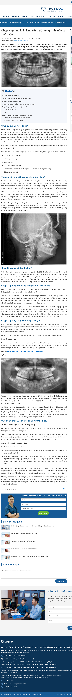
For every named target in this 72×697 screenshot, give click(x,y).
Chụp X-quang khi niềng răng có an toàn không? (18, 104)
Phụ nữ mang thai (10, 109)
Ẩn (13, 91)
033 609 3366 (8, 680)
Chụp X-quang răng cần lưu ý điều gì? (14, 107)
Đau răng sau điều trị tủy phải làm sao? (24, 549)
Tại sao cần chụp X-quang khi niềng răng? (16, 98)
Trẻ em (6, 112)
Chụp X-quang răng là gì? (10, 95)
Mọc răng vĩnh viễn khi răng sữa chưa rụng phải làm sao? (29, 556)
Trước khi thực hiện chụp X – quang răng (17, 117)
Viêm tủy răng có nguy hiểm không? (23, 541)
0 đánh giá (14, 489)
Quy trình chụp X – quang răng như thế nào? (17, 115)
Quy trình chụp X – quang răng (14, 120)
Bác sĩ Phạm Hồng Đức (20, 40)
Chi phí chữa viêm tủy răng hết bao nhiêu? (25, 533)
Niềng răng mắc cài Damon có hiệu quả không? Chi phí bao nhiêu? (33, 526)
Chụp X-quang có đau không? (12, 101)
